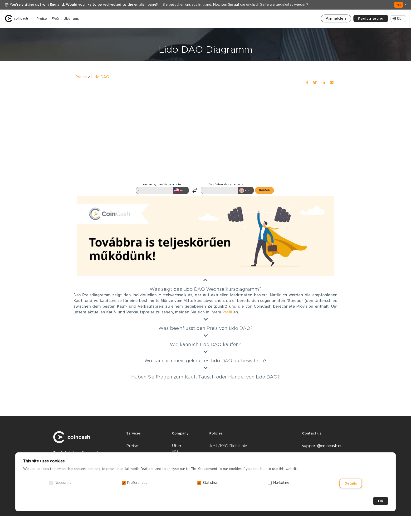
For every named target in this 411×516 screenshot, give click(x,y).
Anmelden (336, 18)
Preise (41, 18)
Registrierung (371, 18)
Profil (227, 312)
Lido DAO (100, 77)
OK (380, 501)
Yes (398, 4)
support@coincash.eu (322, 446)
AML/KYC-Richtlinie (228, 446)
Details (351, 483)
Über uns (71, 18)
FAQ (55, 18)
